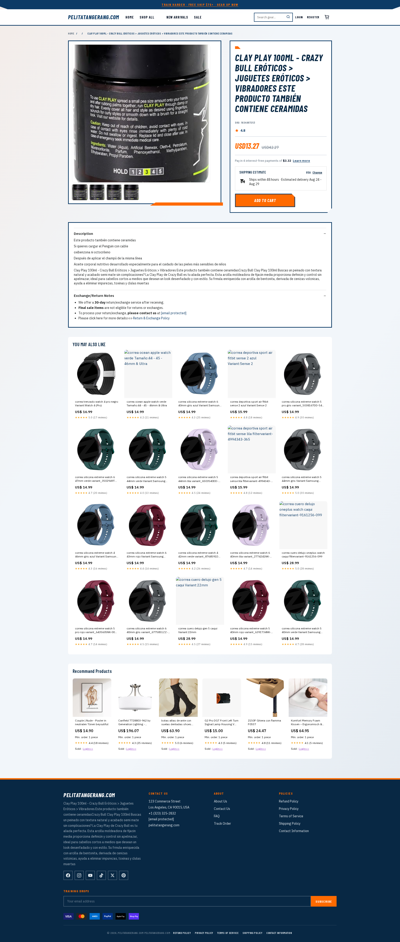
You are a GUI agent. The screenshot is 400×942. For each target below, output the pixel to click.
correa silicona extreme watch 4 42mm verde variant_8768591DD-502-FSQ (199, 555)
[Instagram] (79, 875)
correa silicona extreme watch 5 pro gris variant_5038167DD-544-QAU (303, 404)
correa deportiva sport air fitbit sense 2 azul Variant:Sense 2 (249, 403)
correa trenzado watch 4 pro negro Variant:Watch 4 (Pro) (96, 403)
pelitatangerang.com (93, 17)
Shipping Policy (289, 823)
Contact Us (222, 809)
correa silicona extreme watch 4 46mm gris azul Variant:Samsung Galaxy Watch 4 (96, 555)
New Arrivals (177, 17)
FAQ (217, 816)
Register (313, 17)
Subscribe (324, 901)
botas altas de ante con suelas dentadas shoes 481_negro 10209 (176, 723)
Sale (198, 17)
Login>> (88, 748)
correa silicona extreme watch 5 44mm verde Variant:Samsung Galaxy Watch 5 (146, 479)
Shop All (147, 17)
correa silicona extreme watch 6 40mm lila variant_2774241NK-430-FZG (250, 555)
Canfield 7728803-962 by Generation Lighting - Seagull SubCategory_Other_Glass (135, 723)
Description (83, 233)
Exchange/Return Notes (94, 295)
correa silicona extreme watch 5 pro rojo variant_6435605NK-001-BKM (96, 630)
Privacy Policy (289, 809)
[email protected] (173, 313)
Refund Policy (288, 801)
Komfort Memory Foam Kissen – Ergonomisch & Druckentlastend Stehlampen (306, 723)
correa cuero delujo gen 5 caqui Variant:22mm (197, 630)
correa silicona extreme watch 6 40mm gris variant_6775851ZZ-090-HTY (147, 630)
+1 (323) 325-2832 (162, 813)
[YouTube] (90, 875)
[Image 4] (131, 192)
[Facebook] (68, 875)
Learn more (301, 161)
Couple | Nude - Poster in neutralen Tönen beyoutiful (91, 722)
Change (317, 172)
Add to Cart (265, 200)
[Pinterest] (123, 875)
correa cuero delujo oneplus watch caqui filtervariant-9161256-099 (303, 554)
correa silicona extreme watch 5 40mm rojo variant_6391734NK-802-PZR (250, 630)
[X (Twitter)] (112, 875)
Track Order (222, 823)
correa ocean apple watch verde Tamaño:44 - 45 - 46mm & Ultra (147, 403)
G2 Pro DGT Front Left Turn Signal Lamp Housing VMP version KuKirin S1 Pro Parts (221, 723)
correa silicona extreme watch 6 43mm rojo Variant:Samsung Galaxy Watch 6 (146, 555)
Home (129, 17)
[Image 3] (114, 192)
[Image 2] (97, 192)
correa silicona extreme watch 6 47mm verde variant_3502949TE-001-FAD (96, 479)
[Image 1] (80, 192)
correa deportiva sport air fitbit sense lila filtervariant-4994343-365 (250, 479)
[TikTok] (101, 875)
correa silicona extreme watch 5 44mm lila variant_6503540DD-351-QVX (198, 479)
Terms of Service (291, 816)
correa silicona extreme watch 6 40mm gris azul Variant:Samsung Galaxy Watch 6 (199, 404)
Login (299, 17)
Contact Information (294, 831)
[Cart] (327, 17)
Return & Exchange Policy (151, 318)
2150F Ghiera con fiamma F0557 (264, 722)
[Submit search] (288, 17)
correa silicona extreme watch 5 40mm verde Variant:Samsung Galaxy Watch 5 (302, 630)
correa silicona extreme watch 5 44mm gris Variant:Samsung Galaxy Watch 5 (302, 479)
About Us (220, 801)
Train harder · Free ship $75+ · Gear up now (200, 4)
